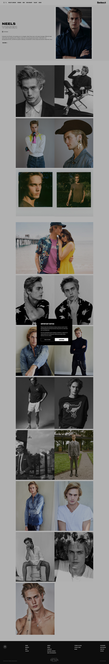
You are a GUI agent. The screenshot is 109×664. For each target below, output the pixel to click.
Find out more (47, 339)
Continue (61, 339)
